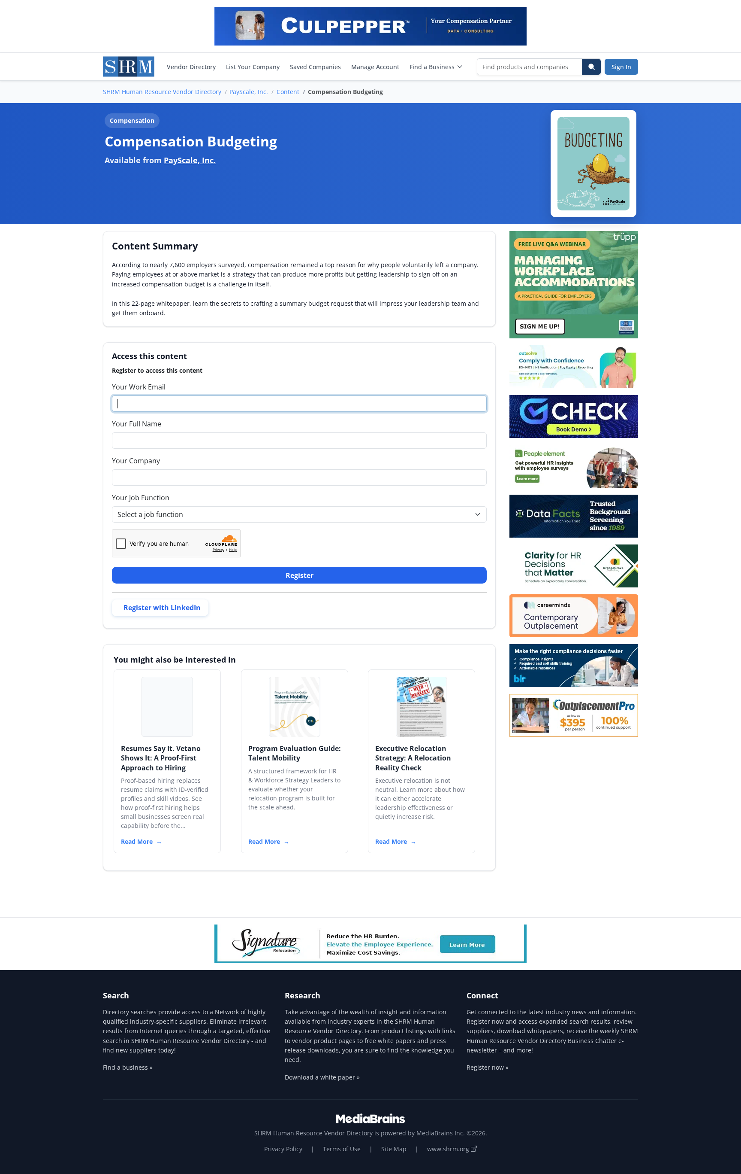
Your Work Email (139, 387)
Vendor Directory (191, 67)
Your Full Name (136, 424)
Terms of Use (342, 1149)
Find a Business (432, 67)
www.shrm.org (449, 1149)
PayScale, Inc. (248, 92)
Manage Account (375, 67)
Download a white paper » (322, 1077)
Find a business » (128, 1067)
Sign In (621, 67)
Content (288, 92)
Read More (137, 841)
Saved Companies (315, 67)
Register (299, 575)
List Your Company (253, 67)
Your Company (136, 460)
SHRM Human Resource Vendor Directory (162, 92)
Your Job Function (140, 497)
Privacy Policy (283, 1149)
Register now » (488, 1067)
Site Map (394, 1149)
